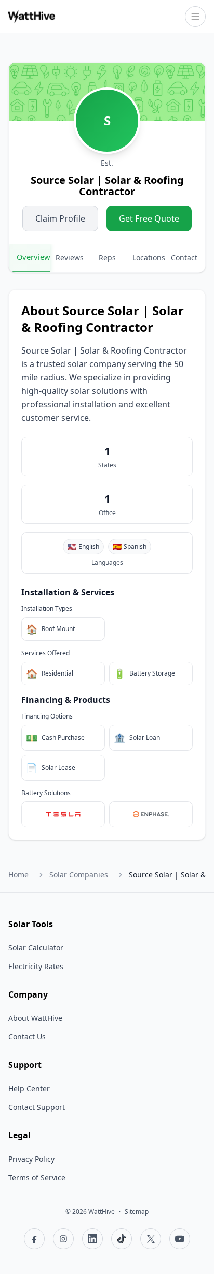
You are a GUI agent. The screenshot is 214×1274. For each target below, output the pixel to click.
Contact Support (36, 1107)
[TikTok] (121, 1238)
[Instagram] (63, 1238)
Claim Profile (60, 218)
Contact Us (27, 1037)
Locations (148, 257)
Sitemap (137, 1212)
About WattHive (35, 1018)
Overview (33, 257)
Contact (184, 257)
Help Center (29, 1088)
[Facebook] (34, 1238)
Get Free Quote (149, 218)
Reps (107, 257)
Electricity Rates (35, 966)
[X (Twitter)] (150, 1238)
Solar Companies (78, 875)
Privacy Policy (31, 1159)
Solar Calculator (35, 948)
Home (18, 875)
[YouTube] (179, 1238)
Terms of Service (36, 1177)
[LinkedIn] (92, 1238)
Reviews (70, 257)
